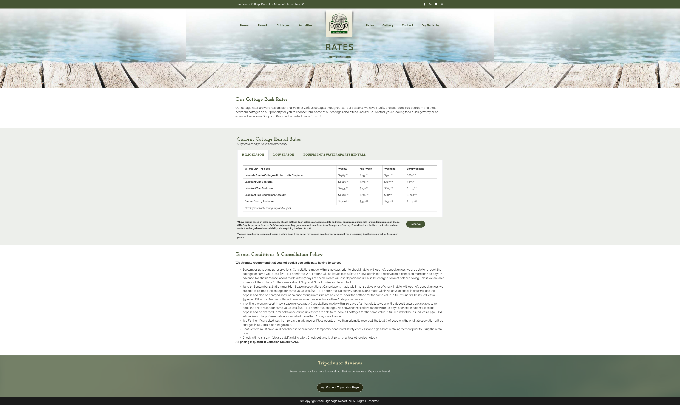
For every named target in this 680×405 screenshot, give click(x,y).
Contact (407, 25)
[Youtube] (436, 4)
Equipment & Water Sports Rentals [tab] (334, 155)
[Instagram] (430, 4)
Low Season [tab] (283, 155)
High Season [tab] (253, 155)
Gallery (387, 25)
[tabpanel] (340, 188)
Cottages (283, 25)
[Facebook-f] (424, 4)
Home (244, 25)
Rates (370, 25)
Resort (262, 25)
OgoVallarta (430, 25)
